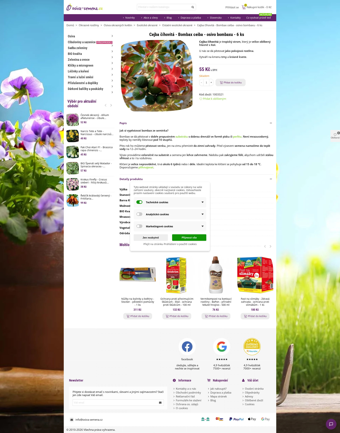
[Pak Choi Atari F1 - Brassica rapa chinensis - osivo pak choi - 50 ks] (72, 152)
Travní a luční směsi (80, 77)
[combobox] (163, 7)
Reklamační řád (185, 396)
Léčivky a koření (78, 71)
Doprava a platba (191, 17)
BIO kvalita (75, 54)
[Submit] (160, 403)
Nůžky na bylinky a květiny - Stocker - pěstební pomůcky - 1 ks (137, 301)
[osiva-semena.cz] (87, 7)
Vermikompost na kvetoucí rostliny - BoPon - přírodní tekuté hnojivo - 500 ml (216, 301)
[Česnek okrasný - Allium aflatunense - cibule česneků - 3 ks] (72, 120)
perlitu (237, 136)
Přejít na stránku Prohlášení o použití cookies (170, 244)
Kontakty (235, 17)
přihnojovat (145, 167)
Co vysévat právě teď (258, 16)
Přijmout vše (189, 237)
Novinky (130, 17)
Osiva (71, 36)
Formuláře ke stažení (188, 400)
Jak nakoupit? (218, 388)
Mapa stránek (218, 396)
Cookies (249, 404)
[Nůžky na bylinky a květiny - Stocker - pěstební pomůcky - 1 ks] (138, 275)
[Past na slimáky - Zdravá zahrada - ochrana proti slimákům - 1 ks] (255, 275)
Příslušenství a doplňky (83, 83)
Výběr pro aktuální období (81, 103)
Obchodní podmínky (188, 392)
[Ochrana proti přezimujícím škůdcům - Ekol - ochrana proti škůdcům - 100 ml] (177, 275)
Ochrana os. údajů (187, 404)
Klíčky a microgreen (80, 65)
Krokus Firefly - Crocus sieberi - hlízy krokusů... (95, 181)
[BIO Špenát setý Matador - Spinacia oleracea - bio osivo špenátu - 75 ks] (72, 168)
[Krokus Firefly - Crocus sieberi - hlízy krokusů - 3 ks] (72, 184)
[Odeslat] (193, 7)
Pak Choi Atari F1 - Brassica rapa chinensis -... (97, 149)
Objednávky (252, 392)
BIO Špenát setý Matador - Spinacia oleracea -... (96, 165)
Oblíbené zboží (254, 400)
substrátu (181, 136)
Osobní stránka (254, 388)
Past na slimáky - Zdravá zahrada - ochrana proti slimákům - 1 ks (255, 301)
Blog (169, 17)
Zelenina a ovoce (79, 59)
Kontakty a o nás (186, 388)
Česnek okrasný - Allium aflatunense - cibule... (95, 117)
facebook (187, 359)
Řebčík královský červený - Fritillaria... (96, 197)
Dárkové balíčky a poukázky (85, 89)
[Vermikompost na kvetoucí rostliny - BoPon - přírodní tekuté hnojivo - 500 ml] (216, 275)
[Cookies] (243, 404)
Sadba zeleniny (77, 48)
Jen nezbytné (151, 237)
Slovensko (216, 17)
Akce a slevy (151, 17)
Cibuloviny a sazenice (90, 42)
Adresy (249, 396)
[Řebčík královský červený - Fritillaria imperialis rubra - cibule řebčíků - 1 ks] (72, 200)
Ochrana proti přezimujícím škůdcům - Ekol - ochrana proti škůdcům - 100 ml (176, 301)
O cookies (182, 408)
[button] (105, 105)
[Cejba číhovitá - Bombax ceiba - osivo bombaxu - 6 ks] (156, 75)
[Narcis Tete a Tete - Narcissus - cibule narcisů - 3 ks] (72, 136)
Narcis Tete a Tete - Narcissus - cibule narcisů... (97, 133)
